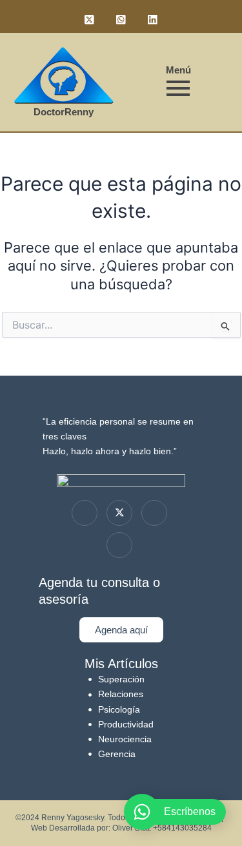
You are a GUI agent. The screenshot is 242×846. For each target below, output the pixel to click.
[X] (119, 513)
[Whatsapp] (119, 545)
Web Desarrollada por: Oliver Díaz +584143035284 (121, 827)
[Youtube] (154, 513)
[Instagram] (84, 513)
